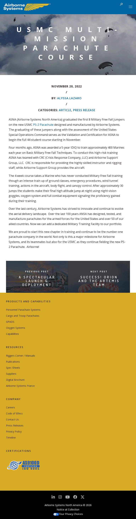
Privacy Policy (14, 431)
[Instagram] (60, 498)
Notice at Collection (68, 509)
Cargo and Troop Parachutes (22, 315)
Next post (99, 271)
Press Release (84, 110)
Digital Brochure (15, 379)
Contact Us (12, 419)
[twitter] (82, 498)
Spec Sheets (13, 367)
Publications (13, 361)
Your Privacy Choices (71, 514)
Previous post (37, 271)
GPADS (10, 321)
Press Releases (14, 425)
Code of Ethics (14, 413)
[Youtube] (67, 498)
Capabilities (12, 333)
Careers (10, 407)
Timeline (11, 437)
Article (65, 110)
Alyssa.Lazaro (69, 98)
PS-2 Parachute (43, 125)
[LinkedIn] (53, 498)
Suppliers (11, 373)
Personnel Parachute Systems (23, 309)
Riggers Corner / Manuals (20, 355)
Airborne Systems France (20, 385)
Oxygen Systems (15, 327)
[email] (75, 498)
